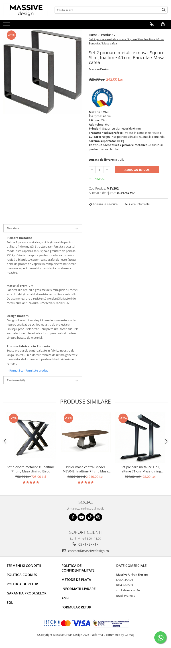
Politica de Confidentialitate (77, 567)
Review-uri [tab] (16, 380)
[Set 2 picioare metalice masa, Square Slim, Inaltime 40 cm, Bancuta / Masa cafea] (42, 71)
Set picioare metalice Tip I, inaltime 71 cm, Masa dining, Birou (140, 469)
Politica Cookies (22, 574)
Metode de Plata (76, 579)
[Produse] (7, 25)
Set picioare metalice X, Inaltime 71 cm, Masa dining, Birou (31, 469)
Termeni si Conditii (24, 565)
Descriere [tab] (13, 228)
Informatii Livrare (78, 588)
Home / (94, 35)
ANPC (66, 598)
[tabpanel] (42, 71)
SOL (10, 602)
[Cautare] (164, 10)
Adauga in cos (137, 170)
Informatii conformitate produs (27, 370)
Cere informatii (139, 204)
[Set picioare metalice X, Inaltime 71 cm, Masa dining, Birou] (31, 437)
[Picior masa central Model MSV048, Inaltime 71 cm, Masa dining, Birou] (85, 437)
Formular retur (76, 607)
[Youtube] (81, 517)
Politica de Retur (22, 584)
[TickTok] (90, 517)
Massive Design (99, 69)
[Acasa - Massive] (25, 9)
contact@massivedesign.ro (88, 550)
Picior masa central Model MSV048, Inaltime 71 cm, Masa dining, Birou (85, 469)
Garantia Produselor (27, 593)
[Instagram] (98, 517)
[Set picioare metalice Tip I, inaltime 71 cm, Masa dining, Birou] (140, 437)
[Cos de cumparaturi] (163, 24)
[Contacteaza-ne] (152, 24)
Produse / (108, 35)
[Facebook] (73, 517)
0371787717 (87, 544)
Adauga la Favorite (105, 204)
